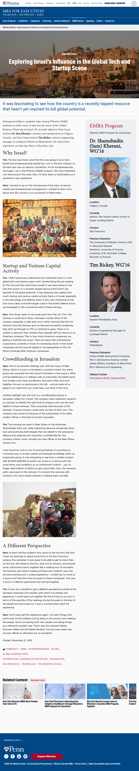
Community (12, 649)
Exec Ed (86, 3)
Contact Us (109, 21)
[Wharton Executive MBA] (23, 12)
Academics (23, 21)
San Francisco (11, 664)
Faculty (28, 3)
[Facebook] (12, 757)
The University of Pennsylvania (39, 764)
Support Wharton (46, 757)
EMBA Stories (77, 21)
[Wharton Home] (11, 3)
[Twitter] (6, 757)
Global (55, 649)
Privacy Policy (81, 764)
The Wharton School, (18, 764)
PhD (79, 3)
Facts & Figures (9, 21)
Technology (29, 664)
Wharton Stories (9, 28)
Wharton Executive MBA (63, 764)
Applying (90, 21)
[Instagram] (25, 757)
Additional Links (12, 740)
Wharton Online (97, 3)
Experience (35, 21)
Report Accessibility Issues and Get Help (104, 764)
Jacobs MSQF (60, 3)
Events (99, 21)
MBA (68, 3)
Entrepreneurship (39, 649)
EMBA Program (106, 126)
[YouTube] (19, 757)
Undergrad (50, 3)
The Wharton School (50, 664)
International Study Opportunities (107, 378)
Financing (47, 21)
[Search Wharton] (134, 3)
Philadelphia (56, 659)
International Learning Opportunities (25, 659)
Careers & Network (62, 21)
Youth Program (38, 3)
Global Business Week (15, 654)
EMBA (74, 3)
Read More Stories (38, 680)
